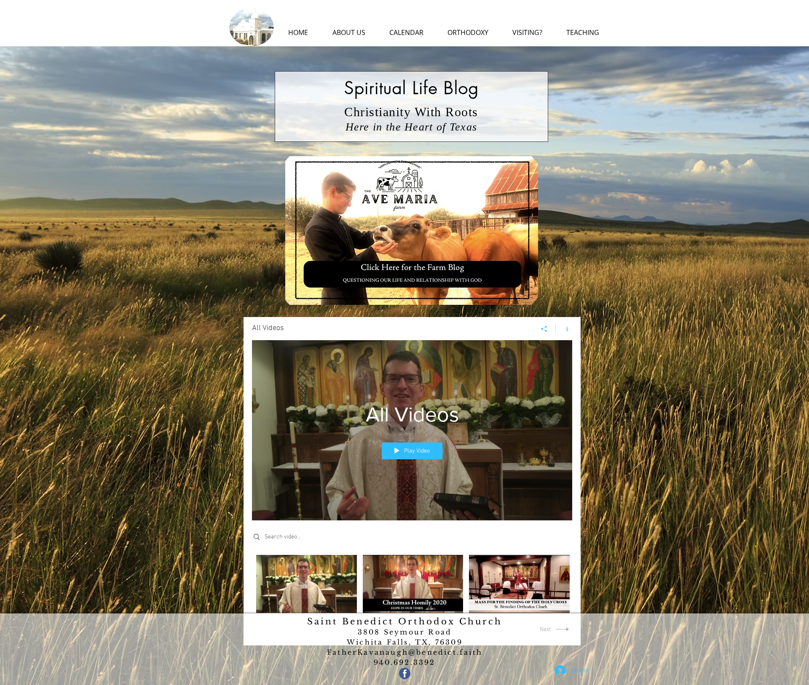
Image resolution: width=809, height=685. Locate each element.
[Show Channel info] (564, 329)
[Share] (544, 329)
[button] (348, 32)
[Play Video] (306, 584)
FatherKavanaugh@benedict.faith (404, 652)
